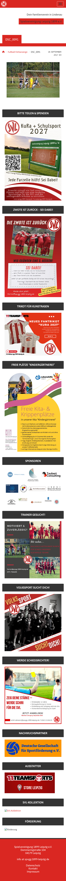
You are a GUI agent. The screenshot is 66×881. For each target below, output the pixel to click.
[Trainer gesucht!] (33, 549)
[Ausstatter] (30, 782)
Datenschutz (33, 865)
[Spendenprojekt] (33, 160)
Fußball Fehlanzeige (17, 52)
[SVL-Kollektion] (13, 810)
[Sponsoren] (33, 486)
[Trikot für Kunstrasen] (33, 334)
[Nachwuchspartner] (33, 748)
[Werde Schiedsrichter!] (33, 695)
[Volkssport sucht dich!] (33, 622)
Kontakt (33, 868)
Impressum (33, 871)
